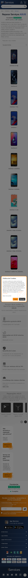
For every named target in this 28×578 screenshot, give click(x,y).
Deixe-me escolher (7, 295)
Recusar (22, 299)
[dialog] (14, 289)
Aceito (15, 299)
